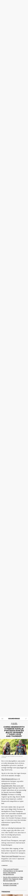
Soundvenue (14, 718)
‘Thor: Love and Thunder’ (10, 856)
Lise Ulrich (14, 724)
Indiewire (4, 825)
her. (11, 861)
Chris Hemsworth (7, 779)
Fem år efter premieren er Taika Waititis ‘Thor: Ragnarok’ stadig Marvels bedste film (13, 879)
